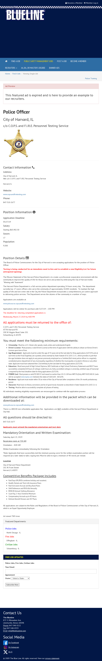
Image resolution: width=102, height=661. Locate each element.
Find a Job (15, 61)
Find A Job (16, 73)
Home (7, 73)
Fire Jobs (9, 536)
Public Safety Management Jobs (38, 61)
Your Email (9, 567)
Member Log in (92, 3)
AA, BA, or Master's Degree (33, 67)
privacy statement (52, 658)
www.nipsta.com (27, 377)
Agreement (10, 575)
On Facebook (13, 642)
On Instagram (13, 647)
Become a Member (75, 3)
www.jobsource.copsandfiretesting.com (18, 303)
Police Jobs (10, 528)
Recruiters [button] (10, 67)
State (7, 578)
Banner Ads (54, 67)
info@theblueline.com (17, 631)
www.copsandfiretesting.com (14, 194)
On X (10, 652)
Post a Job (62, 61)
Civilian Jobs (11, 544)
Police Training (91, 78)
